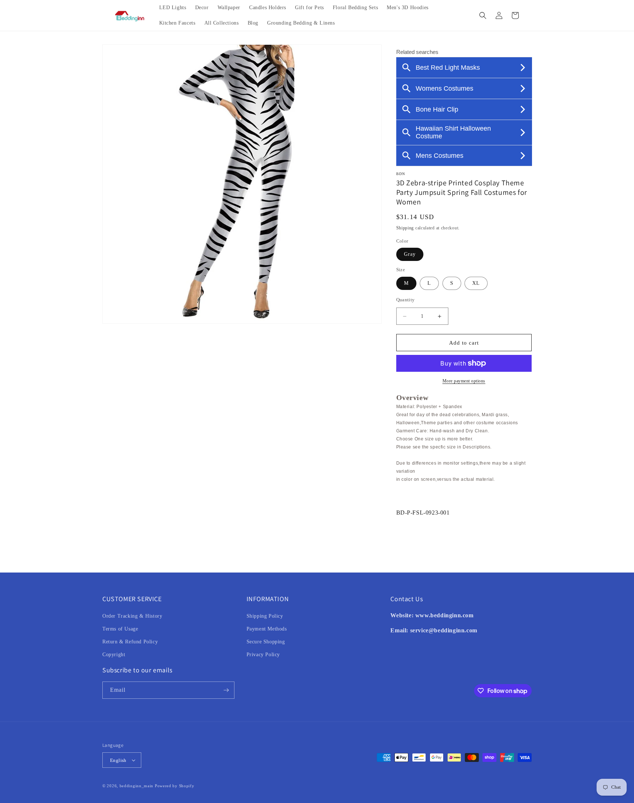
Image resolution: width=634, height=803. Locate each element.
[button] (483, 15)
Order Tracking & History (132, 616)
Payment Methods (267, 629)
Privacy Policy (263, 654)
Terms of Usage (120, 629)
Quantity (405, 299)
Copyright (113, 654)
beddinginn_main (137, 786)
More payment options (463, 381)
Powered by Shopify (174, 786)
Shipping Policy (265, 616)
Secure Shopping (266, 641)
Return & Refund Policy (130, 641)
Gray (410, 254)
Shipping (405, 227)
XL (476, 283)
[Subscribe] (226, 690)
